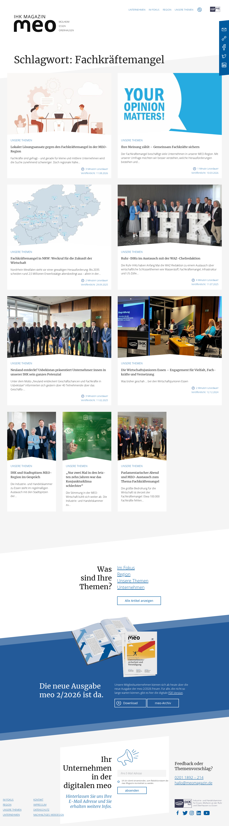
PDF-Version (175, 693)
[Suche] (199, 10)
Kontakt (38, 799)
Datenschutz (41, 809)
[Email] (224, 29)
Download (130, 703)
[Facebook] (224, 47)
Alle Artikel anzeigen (139, 601)
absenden (132, 790)
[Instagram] (192, 813)
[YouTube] (206, 813)
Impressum (39, 804)
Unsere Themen (184, 9)
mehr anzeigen (114, 523)
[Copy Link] (224, 38)
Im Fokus (154, 9)
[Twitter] (224, 56)
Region (167, 9)
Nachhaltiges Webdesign (48, 814)
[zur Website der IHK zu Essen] (215, 9)
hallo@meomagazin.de (193, 782)
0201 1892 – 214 (189, 777)
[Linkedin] (224, 65)
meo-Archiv (163, 703)
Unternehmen (136, 9)
